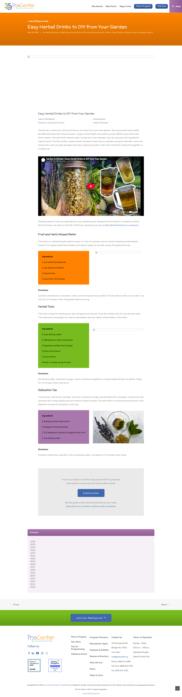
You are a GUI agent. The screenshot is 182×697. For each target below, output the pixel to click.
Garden (108, 32)
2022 (32, 552)
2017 (32, 567)
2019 (32, 561)
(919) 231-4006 (124, 661)
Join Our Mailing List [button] (89, 617)
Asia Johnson (99, 119)
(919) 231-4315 (121, 670)
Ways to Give (96, 675)
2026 (32, 541)
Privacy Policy (87, 694)
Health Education (52, 32)
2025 (32, 544)
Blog (134, 32)
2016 (32, 570)
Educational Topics (99, 643)
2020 (32, 558)
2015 (32, 572)
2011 (32, 584)
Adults (114, 32)
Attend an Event (79, 654)
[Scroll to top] (177, 688)
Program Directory (99, 637)
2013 (32, 578)
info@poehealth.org (119, 657)
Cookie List (96, 694)
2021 (32, 555)
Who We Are (96, 662)
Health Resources (67, 32)
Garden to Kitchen (124, 32)
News (92, 669)
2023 (32, 550)
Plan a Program (78, 636)
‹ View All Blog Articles (38, 21)
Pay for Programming (77, 647)
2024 (32, 547)
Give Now (76, 641)
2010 (32, 587)
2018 (32, 564)
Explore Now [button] (91, 493)
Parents (101, 32)
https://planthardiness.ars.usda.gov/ (121, 225)
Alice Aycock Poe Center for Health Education (57, 685)
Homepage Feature (145, 32)
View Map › (116, 652)
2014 (32, 575)
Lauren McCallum (46, 119)
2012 (32, 581)
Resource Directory (99, 656)
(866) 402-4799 (126, 666)
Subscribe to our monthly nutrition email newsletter (91, 506)
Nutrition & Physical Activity (86, 32)
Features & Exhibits (99, 650)
